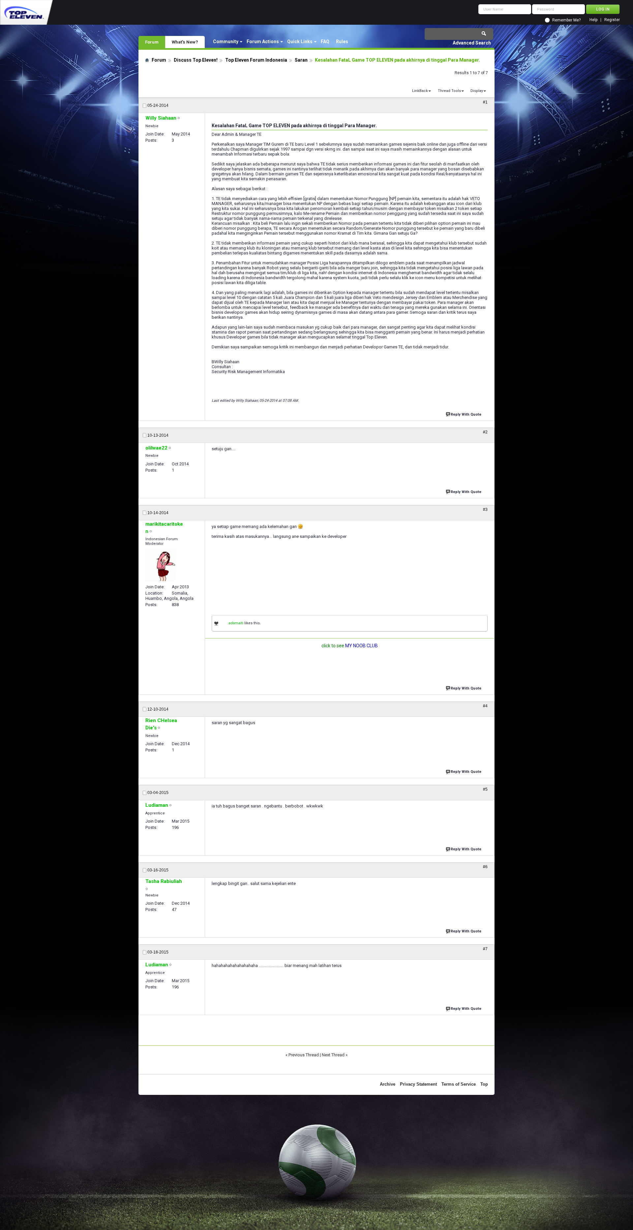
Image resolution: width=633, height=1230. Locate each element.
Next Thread (333, 1054)
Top (484, 1084)
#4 (485, 706)
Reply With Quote (466, 414)
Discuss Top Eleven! (196, 60)
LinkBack (420, 91)
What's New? (185, 41)
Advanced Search (472, 42)
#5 (485, 789)
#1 (485, 102)
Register (612, 20)
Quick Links (300, 41)
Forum (152, 41)
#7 (485, 949)
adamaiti (235, 623)
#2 (485, 432)
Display (476, 91)
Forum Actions (263, 41)
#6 (485, 866)
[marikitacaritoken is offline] (160, 564)
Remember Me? (566, 20)
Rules (342, 41)
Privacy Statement (418, 1084)
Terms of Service (458, 1084)
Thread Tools (449, 91)
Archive (387, 1084)
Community (225, 41)
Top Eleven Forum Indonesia (256, 60)
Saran (301, 60)
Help (593, 20)
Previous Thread (303, 1054)
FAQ (325, 41)
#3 (485, 509)
